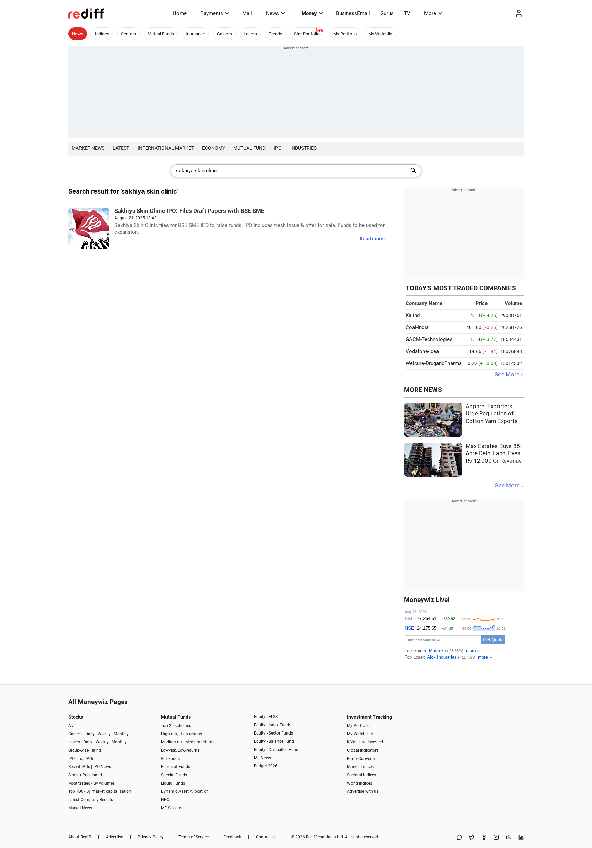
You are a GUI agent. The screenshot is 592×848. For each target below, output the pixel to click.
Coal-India (417, 327)
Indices (102, 33)
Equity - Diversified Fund (276, 749)
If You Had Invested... (366, 742)
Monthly (121, 733)
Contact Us (266, 837)
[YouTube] (508, 838)
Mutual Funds (161, 33)
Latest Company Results (90, 799)
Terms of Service (193, 837)
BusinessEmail (353, 13)
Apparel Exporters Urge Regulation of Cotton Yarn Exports (492, 413)
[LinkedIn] (521, 838)
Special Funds (174, 775)
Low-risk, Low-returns (180, 750)
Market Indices (360, 766)
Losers (250, 33)
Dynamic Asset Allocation (185, 791)
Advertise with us (363, 791)
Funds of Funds (175, 766)
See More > (509, 374)
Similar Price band (85, 775)
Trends (275, 33)
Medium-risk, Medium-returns (187, 742)
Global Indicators (363, 750)
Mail (247, 13)
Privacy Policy (151, 837)
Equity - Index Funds (272, 725)
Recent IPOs (79, 766)
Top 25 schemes (176, 725)
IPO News (102, 766)
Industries (303, 148)
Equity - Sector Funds (273, 733)
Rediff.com (316, 837)
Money (309, 13)
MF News (262, 757)
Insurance (195, 33)
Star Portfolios (308, 33)
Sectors (128, 33)
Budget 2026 (266, 766)
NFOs (166, 799)
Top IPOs (86, 758)
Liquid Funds (173, 783)
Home (180, 13)
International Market (166, 148)
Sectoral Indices (361, 775)
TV (407, 13)
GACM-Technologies (429, 339)
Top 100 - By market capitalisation (99, 791)
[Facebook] (484, 838)
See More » (509, 485)
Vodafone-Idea (422, 351)
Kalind (413, 315)
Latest (121, 148)
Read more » (373, 238)
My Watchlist (381, 33)
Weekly (104, 733)
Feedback (232, 837)
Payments (211, 13)
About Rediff (79, 837)
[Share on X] (471, 838)
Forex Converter (361, 758)
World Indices (359, 783)
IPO (278, 148)
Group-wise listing (84, 750)
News (272, 13)
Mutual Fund (249, 148)
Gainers (224, 33)
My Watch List (360, 733)
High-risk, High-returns (181, 733)
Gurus (387, 13)
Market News (88, 148)
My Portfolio (345, 33)
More (430, 13)
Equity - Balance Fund (274, 741)
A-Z (71, 725)
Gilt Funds (170, 758)
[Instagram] (496, 838)
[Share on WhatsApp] (459, 838)
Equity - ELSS (266, 716)
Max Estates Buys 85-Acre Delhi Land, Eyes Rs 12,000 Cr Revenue (494, 453)
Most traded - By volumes (91, 783)
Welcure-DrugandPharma (434, 363)
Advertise (114, 837)
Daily (90, 733)
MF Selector (172, 807)
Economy (213, 148)
